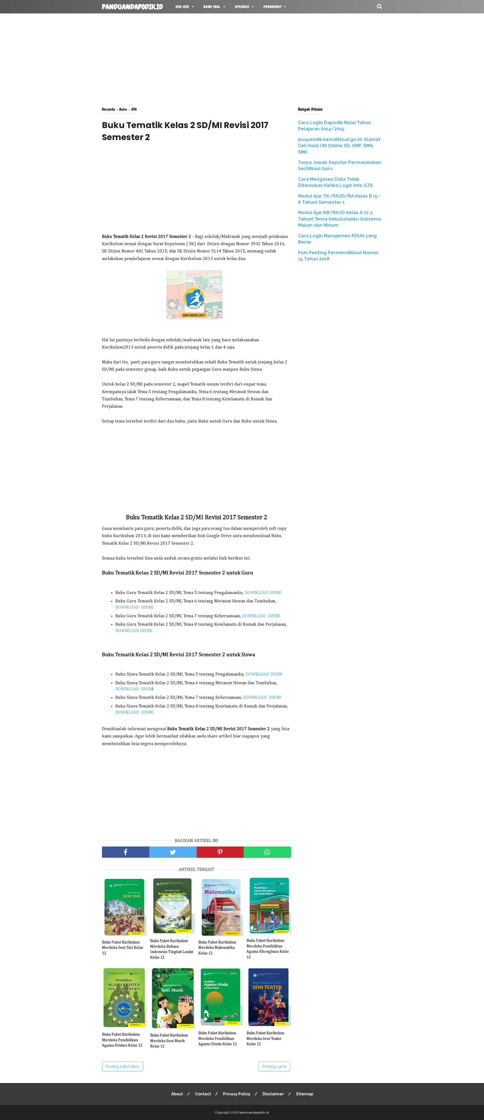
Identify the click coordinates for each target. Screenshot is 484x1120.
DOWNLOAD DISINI (263, 593)
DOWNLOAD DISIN (133, 689)
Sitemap (304, 1094)
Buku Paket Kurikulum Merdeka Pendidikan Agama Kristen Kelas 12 (122, 1040)
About (177, 1094)
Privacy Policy (236, 1094)
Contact (203, 1094)
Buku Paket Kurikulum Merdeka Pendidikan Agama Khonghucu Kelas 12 (267, 949)
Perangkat (272, 6)
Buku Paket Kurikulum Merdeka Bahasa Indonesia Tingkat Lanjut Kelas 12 (171, 949)
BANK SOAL (212, 6)
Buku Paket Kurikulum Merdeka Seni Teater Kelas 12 (265, 1038)
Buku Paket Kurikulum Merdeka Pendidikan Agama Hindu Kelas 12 (217, 1038)
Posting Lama (274, 1066)
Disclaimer (273, 1094)
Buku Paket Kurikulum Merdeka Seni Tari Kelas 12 (122, 947)
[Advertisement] (242, 59)
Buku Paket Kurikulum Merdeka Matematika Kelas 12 (217, 947)
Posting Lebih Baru (122, 1066)
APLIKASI (242, 6)
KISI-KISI (182, 6)
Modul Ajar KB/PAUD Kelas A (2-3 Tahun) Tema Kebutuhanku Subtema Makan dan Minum (339, 219)
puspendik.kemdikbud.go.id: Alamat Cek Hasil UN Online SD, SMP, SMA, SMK (339, 146)
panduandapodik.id (132, 7)
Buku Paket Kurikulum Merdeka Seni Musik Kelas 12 (169, 1040)
